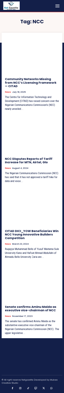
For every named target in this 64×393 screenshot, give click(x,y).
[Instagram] (20, 388)
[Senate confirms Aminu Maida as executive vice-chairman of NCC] (32, 283)
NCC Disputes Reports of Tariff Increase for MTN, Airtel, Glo (28, 160)
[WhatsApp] (51, 388)
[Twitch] (36, 388)
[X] (44, 388)
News (8, 92)
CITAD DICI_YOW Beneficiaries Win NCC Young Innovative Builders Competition (32, 234)
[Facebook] (13, 388)
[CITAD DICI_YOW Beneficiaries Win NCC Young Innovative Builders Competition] (32, 207)
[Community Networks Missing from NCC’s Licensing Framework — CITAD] (32, 55)
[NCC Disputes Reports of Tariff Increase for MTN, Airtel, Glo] (32, 135)
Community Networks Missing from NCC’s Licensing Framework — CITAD (30, 82)
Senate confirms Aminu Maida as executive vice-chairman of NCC (30, 308)
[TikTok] (28, 388)
